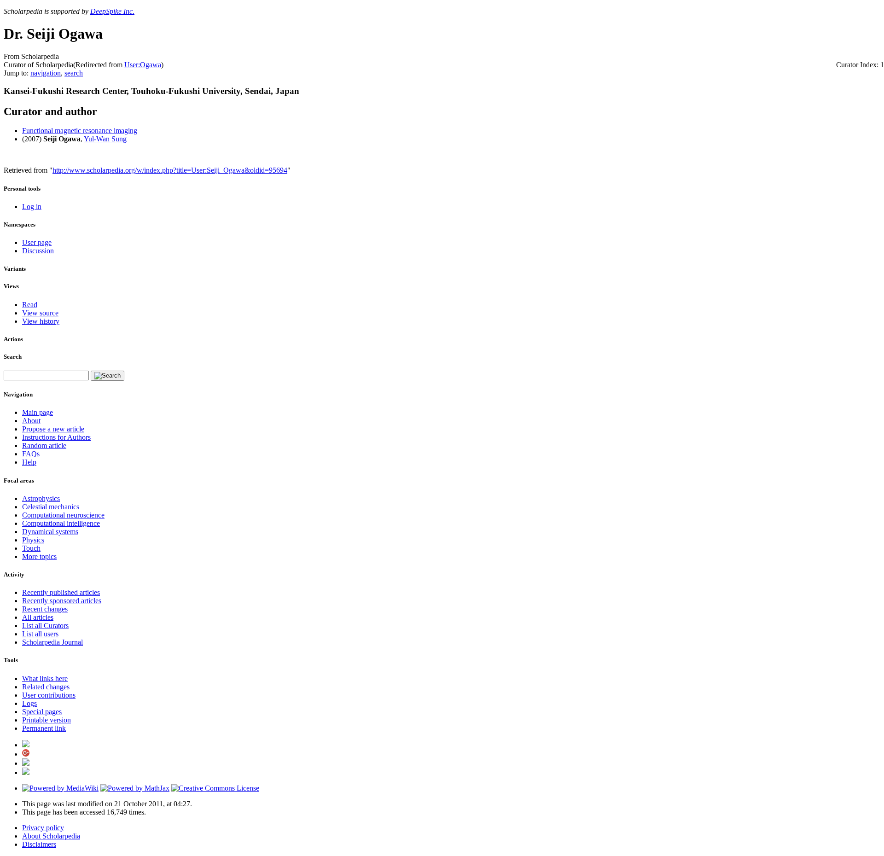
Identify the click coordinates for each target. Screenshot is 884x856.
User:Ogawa (142, 65)
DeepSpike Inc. (112, 11)
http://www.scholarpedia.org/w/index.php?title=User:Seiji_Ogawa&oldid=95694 (169, 170)
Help (29, 462)
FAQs (31, 454)
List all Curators (45, 625)
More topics (39, 556)
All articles (37, 617)
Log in (31, 206)
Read (29, 305)
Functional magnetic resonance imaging (79, 130)
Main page (37, 412)
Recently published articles (61, 592)
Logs (29, 703)
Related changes (46, 687)
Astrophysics (41, 498)
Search (13, 356)
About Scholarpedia (51, 836)
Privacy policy (43, 828)
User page (37, 242)
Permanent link (44, 728)
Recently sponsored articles (61, 601)
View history (40, 321)
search (73, 73)
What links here (45, 678)
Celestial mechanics (50, 507)
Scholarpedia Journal (52, 642)
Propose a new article (53, 429)
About (31, 421)
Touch (31, 548)
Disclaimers (39, 844)
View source (40, 313)
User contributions (49, 695)
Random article (44, 445)
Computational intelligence (61, 523)
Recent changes (45, 609)
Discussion (38, 251)
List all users (40, 634)
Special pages (42, 712)
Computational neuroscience (63, 515)
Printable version (46, 720)
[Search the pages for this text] (107, 376)
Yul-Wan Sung (105, 139)
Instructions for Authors (56, 437)
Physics (33, 540)
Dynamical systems (50, 532)
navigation (45, 73)
